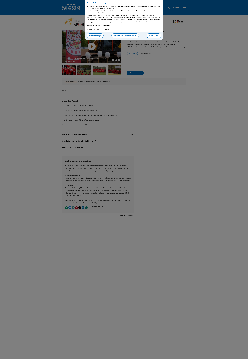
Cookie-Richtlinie (152, 17)
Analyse (106, 29)
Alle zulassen (154, 36)
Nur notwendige (95, 36)
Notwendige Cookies (94, 29)
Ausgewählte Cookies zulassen (125, 36)
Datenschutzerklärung (105, 19)
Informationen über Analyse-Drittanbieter (98, 25)
